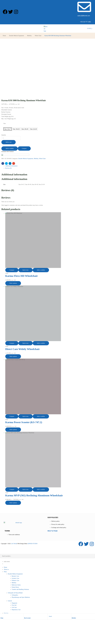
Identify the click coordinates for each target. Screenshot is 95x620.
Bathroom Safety (16, 585)
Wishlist (74, 618)
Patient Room (15, 587)
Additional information (11, 166)
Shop (1, 618)
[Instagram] (16, 11)
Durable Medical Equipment (16, 35)
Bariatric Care (15, 576)
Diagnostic (14, 603)
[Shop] (1, 615)
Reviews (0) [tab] (7, 190)
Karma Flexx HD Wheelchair (21, 275)
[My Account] (25, 615)
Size (4, 123)
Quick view (25, 270)
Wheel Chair (38, 35)
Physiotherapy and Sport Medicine (21, 597)
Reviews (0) (8, 168)
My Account (27, 618)
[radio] (8, 129)
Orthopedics (15, 595)
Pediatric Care (15, 580)
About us (6, 569)
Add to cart (9, 142)
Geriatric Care (15, 578)
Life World (14, 543)
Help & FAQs (53, 531)
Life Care (14, 607)
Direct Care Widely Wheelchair (22, 349)
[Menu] (3, 28)
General (10, 601)
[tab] (49, 166)
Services (6, 613)
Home (4, 35)
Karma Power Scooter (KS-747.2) (23, 422)
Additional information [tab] (14, 174)
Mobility (29, 35)
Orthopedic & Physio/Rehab (15, 593)
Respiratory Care (16, 609)
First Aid (14, 605)
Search (92, 556)
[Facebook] (5, 11)
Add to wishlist (10, 148)
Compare (24, 148)
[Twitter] (10, 11)
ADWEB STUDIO (32, 543)
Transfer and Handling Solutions (20, 589)
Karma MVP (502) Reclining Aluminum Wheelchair (34, 495)
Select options (13, 283)
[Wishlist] (73, 615)
